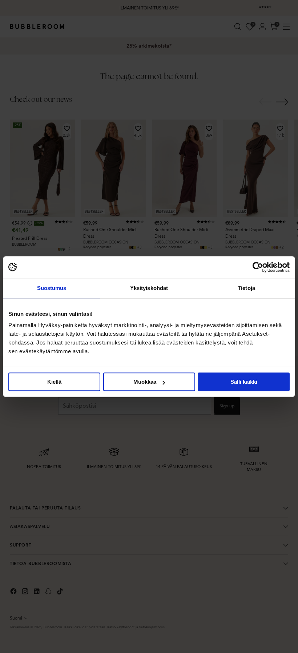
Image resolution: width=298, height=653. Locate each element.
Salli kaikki (243, 382)
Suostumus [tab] (52, 288)
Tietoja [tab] (246, 288)
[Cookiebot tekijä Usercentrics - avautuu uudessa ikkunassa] (258, 267)
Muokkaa (144, 382)
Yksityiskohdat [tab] (149, 288)
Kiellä (54, 382)
